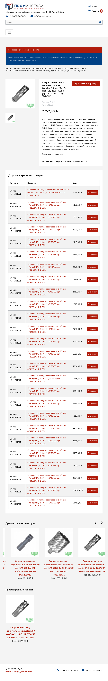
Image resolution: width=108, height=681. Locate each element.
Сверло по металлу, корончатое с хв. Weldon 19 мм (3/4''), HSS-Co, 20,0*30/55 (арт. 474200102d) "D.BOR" (46, 304)
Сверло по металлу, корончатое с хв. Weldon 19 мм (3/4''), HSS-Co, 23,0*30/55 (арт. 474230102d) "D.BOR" (46, 329)
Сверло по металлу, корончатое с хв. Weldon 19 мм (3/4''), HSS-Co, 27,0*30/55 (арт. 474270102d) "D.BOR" (46, 378)
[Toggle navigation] (9, 32)
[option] (20, 554)
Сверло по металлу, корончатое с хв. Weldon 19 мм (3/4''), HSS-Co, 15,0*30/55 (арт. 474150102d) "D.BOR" (46, 242)
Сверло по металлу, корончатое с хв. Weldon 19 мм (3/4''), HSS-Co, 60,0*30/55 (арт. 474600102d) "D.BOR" (46, 354)
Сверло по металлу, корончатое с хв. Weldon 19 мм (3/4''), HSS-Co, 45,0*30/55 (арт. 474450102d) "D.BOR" (46, 478)
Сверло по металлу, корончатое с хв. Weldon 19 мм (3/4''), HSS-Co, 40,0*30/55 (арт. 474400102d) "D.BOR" (46, 465)
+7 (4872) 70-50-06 (17, 16)
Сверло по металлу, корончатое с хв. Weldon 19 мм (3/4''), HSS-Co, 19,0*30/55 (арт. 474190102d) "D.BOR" (46, 292)
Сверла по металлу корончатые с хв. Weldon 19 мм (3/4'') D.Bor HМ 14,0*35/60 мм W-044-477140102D (20, 568)
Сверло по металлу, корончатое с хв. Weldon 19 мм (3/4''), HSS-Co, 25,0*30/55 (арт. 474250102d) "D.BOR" (46, 205)
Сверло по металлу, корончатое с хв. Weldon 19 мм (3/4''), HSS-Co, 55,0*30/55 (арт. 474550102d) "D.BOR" (46, 503)
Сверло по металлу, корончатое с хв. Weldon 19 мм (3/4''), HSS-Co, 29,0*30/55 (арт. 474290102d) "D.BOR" (46, 403)
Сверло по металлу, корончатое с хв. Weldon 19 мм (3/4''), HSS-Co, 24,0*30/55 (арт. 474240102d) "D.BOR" (46, 341)
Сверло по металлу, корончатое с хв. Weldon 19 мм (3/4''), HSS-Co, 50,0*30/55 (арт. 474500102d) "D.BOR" (46, 490)
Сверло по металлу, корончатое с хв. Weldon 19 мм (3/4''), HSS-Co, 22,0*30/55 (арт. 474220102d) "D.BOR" (46, 316)
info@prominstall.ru (42, 16)
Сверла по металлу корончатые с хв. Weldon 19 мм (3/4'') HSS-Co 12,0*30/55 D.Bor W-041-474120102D (48, 192)
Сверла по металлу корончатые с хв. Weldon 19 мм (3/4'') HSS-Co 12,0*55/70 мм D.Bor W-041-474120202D (54, 568)
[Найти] (100, 22)
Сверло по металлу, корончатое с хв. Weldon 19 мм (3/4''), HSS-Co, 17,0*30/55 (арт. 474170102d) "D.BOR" (46, 267)
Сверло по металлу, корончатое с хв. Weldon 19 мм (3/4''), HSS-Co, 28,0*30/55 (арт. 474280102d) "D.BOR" (46, 391)
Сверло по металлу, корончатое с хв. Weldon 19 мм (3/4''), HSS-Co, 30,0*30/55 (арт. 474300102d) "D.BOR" (46, 416)
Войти (94, 6)
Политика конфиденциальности (18, 671)
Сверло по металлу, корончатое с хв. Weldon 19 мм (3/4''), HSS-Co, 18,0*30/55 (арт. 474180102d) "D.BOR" (46, 279)
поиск (9, 22)
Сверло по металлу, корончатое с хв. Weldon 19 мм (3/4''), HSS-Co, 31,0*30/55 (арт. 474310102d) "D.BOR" (46, 428)
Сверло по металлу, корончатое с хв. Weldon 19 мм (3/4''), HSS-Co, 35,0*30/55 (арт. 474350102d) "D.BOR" (46, 453)
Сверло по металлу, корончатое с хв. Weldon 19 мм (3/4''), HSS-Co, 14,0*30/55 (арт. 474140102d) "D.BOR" (46, 229)
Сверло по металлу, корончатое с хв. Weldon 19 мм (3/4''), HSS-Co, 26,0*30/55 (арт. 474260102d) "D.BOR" (46, 366)
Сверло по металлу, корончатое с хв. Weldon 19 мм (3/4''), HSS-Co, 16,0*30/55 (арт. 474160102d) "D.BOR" (46, 254)
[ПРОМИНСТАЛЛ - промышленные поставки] (24, 7)
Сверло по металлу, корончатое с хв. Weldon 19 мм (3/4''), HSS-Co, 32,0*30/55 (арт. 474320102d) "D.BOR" (46, 440)
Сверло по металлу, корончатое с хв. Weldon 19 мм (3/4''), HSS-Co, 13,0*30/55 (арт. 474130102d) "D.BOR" (46, 217)
